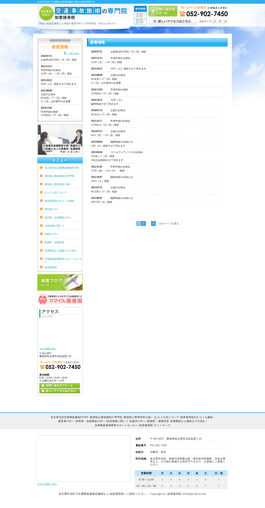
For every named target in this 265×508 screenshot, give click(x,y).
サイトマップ (162, 425)
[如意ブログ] (60, 289)
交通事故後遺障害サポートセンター (63, 260)
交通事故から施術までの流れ (61, 250)
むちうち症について (56, 192)
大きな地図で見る (47, 484)
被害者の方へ (52, 209)
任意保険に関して (54, 225)
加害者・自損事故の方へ (58, 217)
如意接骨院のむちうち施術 (59, 200)
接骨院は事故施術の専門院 (59, 176)
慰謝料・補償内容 (54, 242)
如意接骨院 (51, 267)
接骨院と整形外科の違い (58, 184)
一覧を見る (73, 53)
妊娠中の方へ (52, 234)
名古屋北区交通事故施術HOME (62, 167)
